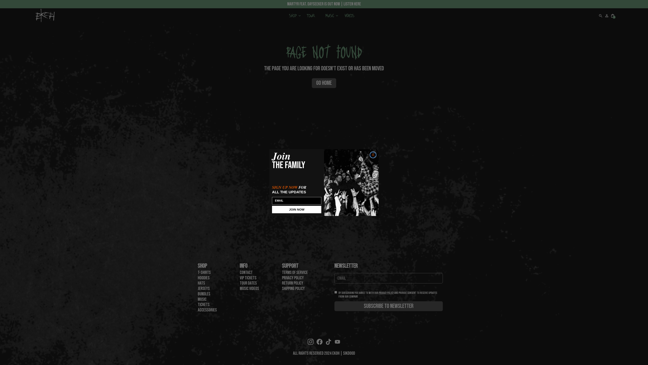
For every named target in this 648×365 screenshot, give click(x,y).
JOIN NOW (296, 209)
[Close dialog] (373, 155)
